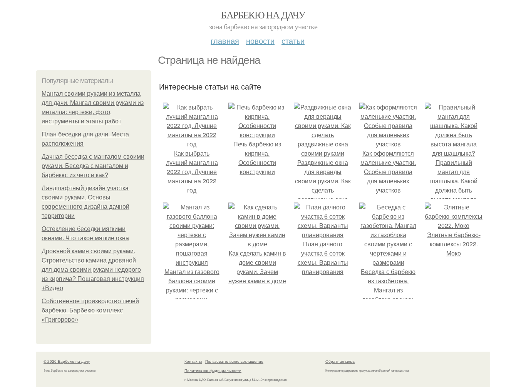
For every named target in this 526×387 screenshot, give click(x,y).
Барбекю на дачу (263, 14)
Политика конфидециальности (212, 370)
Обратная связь (340, 361)
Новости (260, 40)
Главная (225, 40)
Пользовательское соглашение (234, 361)
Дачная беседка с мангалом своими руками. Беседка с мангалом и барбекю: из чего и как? (93, 165)
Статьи (293, 40)
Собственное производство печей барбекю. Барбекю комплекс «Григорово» (90, 310)
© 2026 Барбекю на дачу (67, 361)
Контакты (193, 361)
